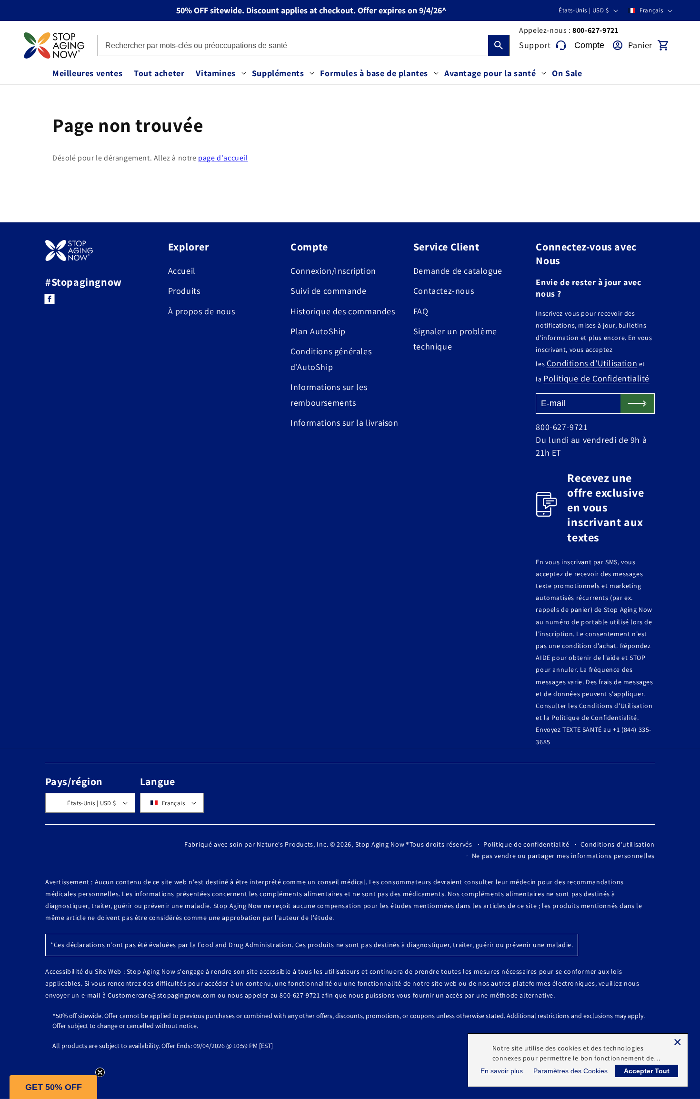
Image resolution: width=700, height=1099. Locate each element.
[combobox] (304, 45)
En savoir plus (501, 1071)
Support (534, 45)
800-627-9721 (595, 30)
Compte (589, 45)
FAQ (421, 311)
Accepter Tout (647, 1071)
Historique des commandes (342, 311)
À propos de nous (201, 311)
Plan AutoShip (318, 331)
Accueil (182, 270)
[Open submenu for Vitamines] (243, 73)
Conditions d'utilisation (617, 844)
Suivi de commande (328, 290)
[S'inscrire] (637, 403)
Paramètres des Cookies (570, 1071)
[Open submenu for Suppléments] (312, 73)
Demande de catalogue (457, 270)
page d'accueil (223, 158)
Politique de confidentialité (526, 844)
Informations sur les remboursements (328, 394)
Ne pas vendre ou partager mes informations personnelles (563, 855)
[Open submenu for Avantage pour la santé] (543, 73)
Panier (640, 45)
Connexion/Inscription (333, 270)
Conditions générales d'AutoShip (330, 359)
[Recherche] (498, 45)
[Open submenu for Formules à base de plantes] (436, 73)
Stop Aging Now (380, 844)
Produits (184, 290)
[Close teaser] (100, 1072)
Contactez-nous (443, 290)
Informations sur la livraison (344, 422)
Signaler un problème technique (455, 339)
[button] (53, 1087)
